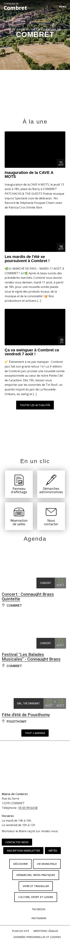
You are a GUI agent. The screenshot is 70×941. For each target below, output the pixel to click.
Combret (15, 7)
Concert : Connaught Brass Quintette (28, 596)
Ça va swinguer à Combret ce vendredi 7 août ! (32, 352)
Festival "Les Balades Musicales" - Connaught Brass (31, 657)
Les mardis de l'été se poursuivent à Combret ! (27, 258)
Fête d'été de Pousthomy (26, 714)
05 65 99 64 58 (28, 808)
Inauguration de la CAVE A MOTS (29, 174)
